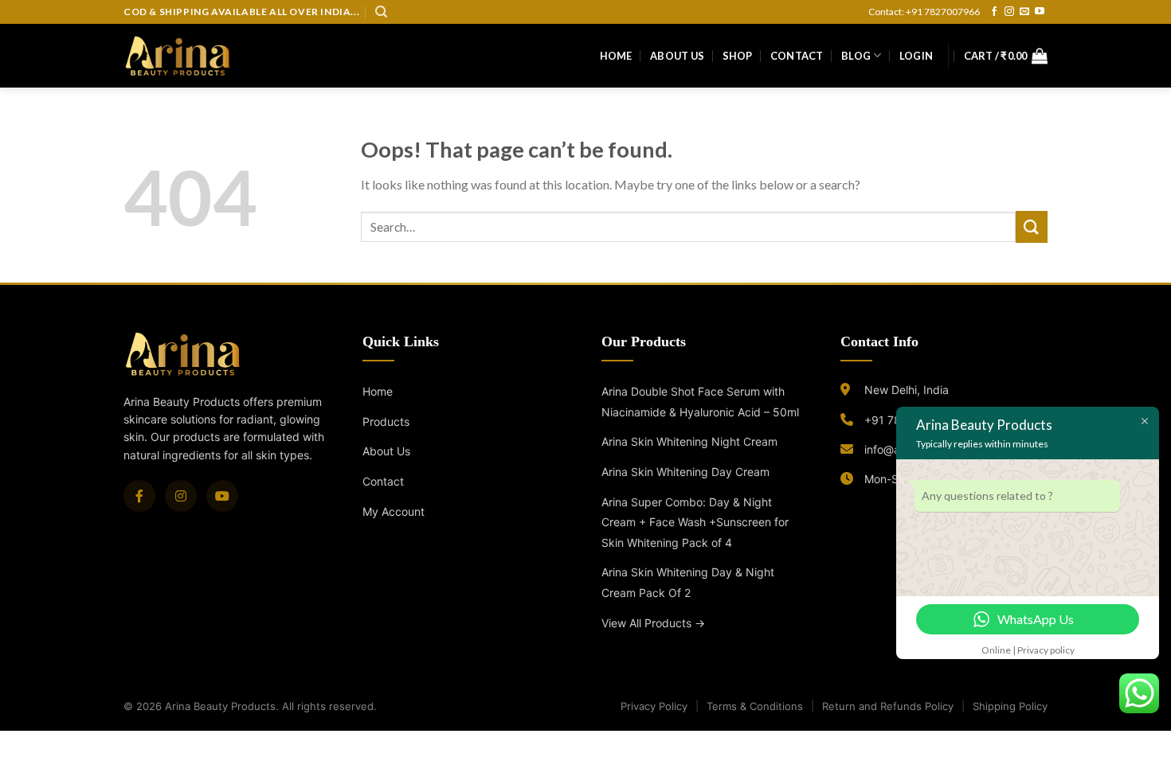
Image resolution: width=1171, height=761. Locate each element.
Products (385, 421)
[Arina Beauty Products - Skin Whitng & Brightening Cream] (178, 55)
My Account (393, 511)
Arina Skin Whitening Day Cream (685, 471)
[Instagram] (181, 496)
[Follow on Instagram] (1009, 12)
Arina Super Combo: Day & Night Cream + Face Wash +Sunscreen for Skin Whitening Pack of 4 (695, 522)
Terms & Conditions (755, 706)
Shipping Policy (1010, 706)
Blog (856, 55)
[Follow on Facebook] (994, 12)
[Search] (381, 12)
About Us (677, 55)
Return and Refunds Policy (888, 706)
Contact (797, 55)
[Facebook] (139, 496)
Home (616, 55)
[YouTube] (222, 496)
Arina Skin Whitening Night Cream (689, 441)
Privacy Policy (654, 706)
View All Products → (653, 623)
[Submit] (1032, 226)
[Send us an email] (1024, 12)
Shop (738, 55)
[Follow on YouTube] (1039, 12)
